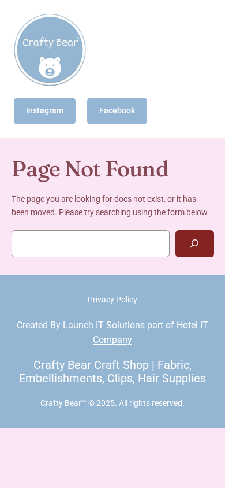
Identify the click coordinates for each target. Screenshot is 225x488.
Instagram (44, 110)
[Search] (194, 243)
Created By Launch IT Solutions (81, 325)
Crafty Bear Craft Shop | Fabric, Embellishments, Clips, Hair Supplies (112, 371)
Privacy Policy (112, 299)
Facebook (117, 110)
